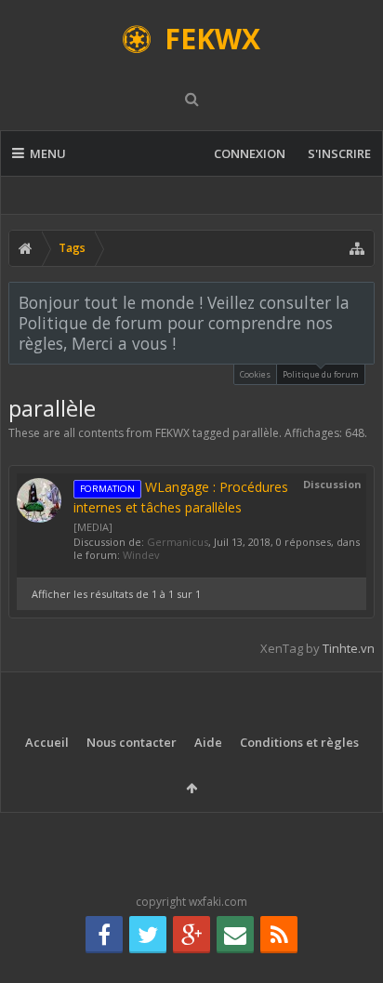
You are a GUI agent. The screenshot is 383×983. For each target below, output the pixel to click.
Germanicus (177, 542)
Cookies (255, 374)
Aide (208, 742)
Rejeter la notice (361, 301)
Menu (48, 153)
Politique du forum (321, 374)
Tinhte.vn (349, 648)
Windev (141, 555)
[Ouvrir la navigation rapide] (357, 248)
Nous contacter (131, 742)
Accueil (47, 742)
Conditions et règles (299, 742)
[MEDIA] (92, 527)
